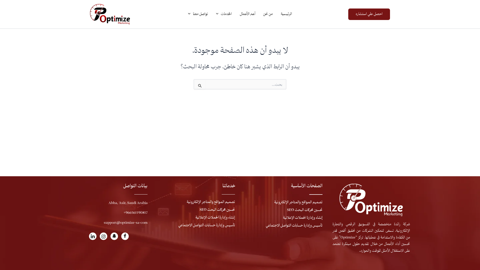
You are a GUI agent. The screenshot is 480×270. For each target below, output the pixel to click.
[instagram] (103, 236)
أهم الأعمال (247, 14)
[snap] (114, 236)
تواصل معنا (200, 14)
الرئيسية (286, 14)
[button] (369, 14)
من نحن (268, 14)
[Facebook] (125, 236)
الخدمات (226, 14)
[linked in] (92, 236)
